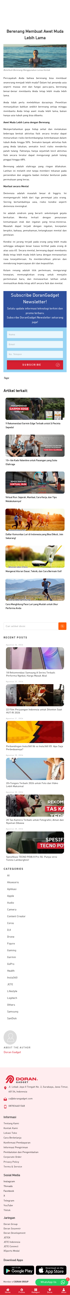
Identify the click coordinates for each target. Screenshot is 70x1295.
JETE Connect (11, 1246)
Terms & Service (13, 1166)
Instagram (9, 1181)
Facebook (9, 1191)
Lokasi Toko (10, 1133)
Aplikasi (11, 889)
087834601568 (16, 1106)
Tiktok (7, 1210)
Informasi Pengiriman (16, 1147)
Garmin (11, 957)
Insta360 (12, 977)
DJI (9, 930)
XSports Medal (12, 1251)
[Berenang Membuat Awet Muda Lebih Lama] (35, 56)
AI (8, 875)
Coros (10, 923)
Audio (10, 903)
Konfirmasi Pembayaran (17, 1142)
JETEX (7, 1237)
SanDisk (12, 1018)
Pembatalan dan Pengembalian (21, 1152)
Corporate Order (13, 1157)
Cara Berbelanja (12, 1137)
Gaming (11, 950)
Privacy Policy (11, 1162)
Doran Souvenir (12, 1228)
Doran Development (14, 1233)
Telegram (9, 1200)
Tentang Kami (11, 1123)
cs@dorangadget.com (20, 1098)
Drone (10, 937)
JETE (10, 984)
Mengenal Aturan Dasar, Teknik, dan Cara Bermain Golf (34, 571)
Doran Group (11, 1224)
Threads (8, 1186)
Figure (11, 943)
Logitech (12, 998)
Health (11, 971)
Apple (10, 896)
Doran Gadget (12, 1052)
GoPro (10, 964)
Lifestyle (12, 991)
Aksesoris (13, 882)
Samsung (12, 1011)
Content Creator (16, 916)
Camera (11, 909)
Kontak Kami (11, 1128)
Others (11, 1005)
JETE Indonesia (12, 1242)
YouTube (8, 1205)
